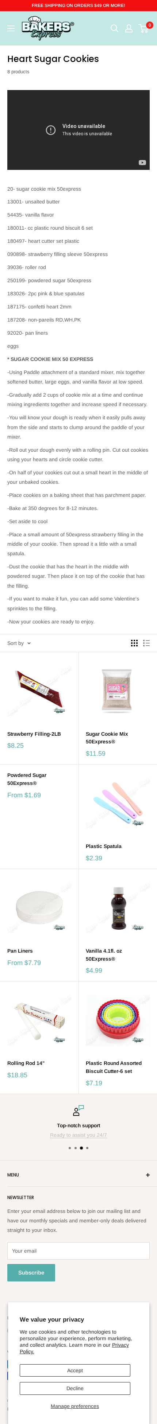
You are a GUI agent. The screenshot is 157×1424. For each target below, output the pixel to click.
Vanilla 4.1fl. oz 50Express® (104, 955)
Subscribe (31, 1272)
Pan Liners (20, 951)
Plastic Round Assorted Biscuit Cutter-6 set (114, 1067)
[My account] (129, 28)
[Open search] (115, 28)
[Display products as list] (146, 643)
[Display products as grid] (134, 643)
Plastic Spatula (104, 846)
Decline (75, 1388)
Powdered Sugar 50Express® (26, 779)
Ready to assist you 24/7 (78, 1135)
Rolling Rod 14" (26, 1063)
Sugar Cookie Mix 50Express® (107, 738)
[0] (143, 28)
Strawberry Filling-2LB (34, 734)
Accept (75, 1370)
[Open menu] (11, 28)
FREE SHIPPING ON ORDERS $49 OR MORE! (78, 5)
